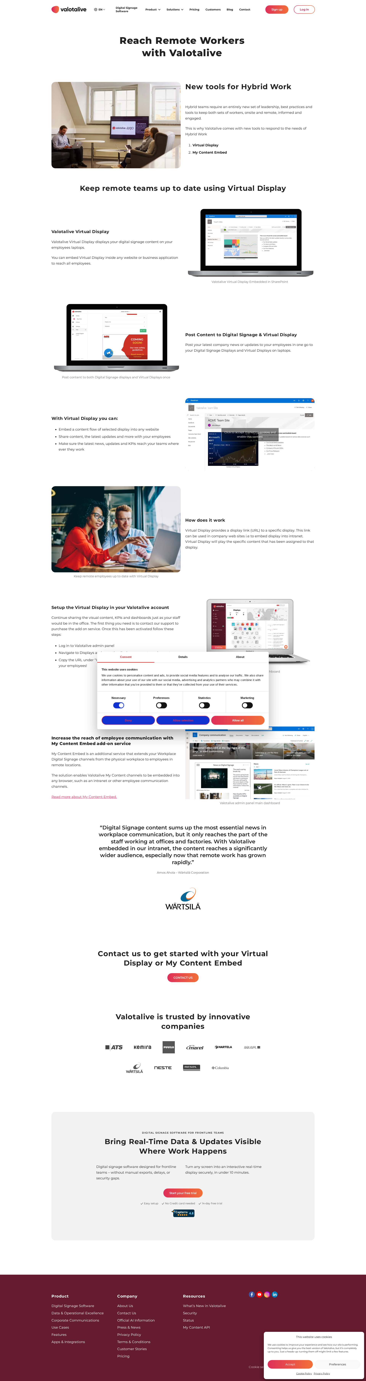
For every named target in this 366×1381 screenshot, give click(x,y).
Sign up (276, 9)
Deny (128, 720)
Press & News (128, 1327)
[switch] (161, 705)
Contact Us (126, 1313)
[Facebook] (252, 1294)
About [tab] (240, 656)
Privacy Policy (322, 1373)
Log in (304, 9)
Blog (230, 9)
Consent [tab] (126, 656)
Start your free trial (183, 1193)
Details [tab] (183, 656)
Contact (244, 9)
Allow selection (183, 720)
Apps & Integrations (68, 1342)
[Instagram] (267, 1294)
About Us (125, 1306)
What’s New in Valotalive (204, 1306)
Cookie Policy (304, 1373)
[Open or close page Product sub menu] (159, 9)
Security (190, 1313)
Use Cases (60, 1327)
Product (151, 9)
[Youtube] (259, 1294)
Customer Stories (132, 1349)
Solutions (173, 9)
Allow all (238, 720)
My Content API (196, 1327)
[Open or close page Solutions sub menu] (182, 9)
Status (188, 1320)
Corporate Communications (75, 1320)
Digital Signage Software (126, 9)
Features (59, 1335)
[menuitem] (127, 9)
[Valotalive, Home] (68, 9)
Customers (213, 9)
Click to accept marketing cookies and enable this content (250, 434)
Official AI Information (136, 1320)
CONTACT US (183, 977)
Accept (290, 1364)
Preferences (337, 1364)
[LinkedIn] (275, 1294)
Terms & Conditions (133, 1342)
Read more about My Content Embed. (84, 797)
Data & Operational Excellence (77, 1313)
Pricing (194, 9)
